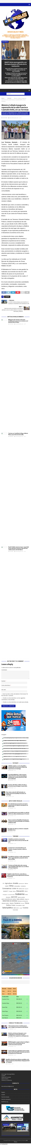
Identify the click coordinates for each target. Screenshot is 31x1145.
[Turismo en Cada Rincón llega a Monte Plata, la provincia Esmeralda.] (4, 488)
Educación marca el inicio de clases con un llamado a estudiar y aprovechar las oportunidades (16, 70)
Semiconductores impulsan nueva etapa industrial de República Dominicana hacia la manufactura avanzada (18, 1052)
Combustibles (17, 886)
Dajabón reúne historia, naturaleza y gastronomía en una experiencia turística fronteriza (18, 875)
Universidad (15, 910)
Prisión (13, 905)
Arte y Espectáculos (15, 801)
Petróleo (22, 903)
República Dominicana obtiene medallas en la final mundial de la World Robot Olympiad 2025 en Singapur (18, 1061)
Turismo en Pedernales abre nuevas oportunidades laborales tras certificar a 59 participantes (18, 867)
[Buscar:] (15, 93)
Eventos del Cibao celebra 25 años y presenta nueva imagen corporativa (17, 785)
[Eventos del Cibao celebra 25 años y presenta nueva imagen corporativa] (4, 786)
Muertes (12, 903)
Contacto (3, 1075)
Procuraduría (19, 905)
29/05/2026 (11, 787)
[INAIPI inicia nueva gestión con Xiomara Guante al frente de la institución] (15, 59)
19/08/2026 (11, 843)
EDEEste (14, 891)
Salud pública (7, 907)
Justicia (14, 899)
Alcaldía (15, 883)
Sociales (15, 763)
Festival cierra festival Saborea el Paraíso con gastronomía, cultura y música (17, 849)
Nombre (3, 681)
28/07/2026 (11, 770)
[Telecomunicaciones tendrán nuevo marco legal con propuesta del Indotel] (4, 1027)
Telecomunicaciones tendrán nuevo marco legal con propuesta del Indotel (18, 1026)
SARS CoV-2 (16, 908)
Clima (11, 886)
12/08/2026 (11, 808)
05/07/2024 (11, 324)
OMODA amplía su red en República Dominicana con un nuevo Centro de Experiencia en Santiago (17, 767)
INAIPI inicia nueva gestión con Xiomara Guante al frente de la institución (15, 64)
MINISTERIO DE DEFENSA (10, 901)
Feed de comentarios (6, 1099)
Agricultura (8, 883)
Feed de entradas (5, 1097)
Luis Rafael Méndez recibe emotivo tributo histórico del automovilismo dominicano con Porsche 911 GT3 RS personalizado (17, 776)
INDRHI (26, 894)
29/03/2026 (11, 1046)
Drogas (10, 891)
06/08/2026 (10, 878)
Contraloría (23, 886)
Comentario (4, 670)
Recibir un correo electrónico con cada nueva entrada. (15, 702)
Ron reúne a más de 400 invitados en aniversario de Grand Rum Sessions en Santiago (16, 793)
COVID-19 (15, 888)
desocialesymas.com (13, 117)
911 (3, 883)
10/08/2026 (11, 860)
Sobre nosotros (4, 1078)
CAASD (6, 886)
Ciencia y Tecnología (15, 1023)
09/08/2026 (11, 869)
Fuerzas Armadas (11, 894)
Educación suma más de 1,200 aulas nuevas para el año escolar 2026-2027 (16, 78)
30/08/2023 (11, 436)
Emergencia (5, 894)
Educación (20, 891)
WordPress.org (4, 1101)
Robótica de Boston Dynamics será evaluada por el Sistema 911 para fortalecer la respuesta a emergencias (18, 1035)
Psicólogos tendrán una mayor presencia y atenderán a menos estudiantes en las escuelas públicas (16, 74)
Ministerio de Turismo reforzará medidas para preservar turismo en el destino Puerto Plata (18, 321)
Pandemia (17, 903)
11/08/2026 (11, 852)
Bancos (26, 883)
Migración (27, 899)
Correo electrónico (5, 685)
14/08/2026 (11, 1028)
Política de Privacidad (6, 1077)
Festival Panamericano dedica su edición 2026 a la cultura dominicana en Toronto (18, 813)
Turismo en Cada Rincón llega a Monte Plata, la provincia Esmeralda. (18, 434)
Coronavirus (6, 888)
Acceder (3, 1094)
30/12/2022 (11, 551)
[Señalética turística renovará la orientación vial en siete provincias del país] (4, 840)
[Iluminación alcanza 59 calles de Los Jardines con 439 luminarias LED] (24, 1129)
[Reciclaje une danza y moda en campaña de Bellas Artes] (4, 830)
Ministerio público (5, 903)
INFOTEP (14, 897)
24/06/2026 (11, 831)
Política (8, 905)
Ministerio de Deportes (23, 901)
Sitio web (3, 689)
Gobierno (20, 894)
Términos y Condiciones (6, 1080)
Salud (23, 905)
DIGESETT (5, 891)
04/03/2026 (11, 1055)
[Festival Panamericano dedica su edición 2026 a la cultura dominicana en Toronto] (4, 813)
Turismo (7, 296)
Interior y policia (21, 897)
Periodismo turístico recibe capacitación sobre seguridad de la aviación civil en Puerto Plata (18, 858)
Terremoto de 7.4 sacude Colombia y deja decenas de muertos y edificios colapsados (16, 81)
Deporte (26, 888)
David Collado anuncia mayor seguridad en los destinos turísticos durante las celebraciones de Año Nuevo (18, 548)
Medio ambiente (20, 899)
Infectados (8, 897)
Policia (27, 903)
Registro (3, 1092)
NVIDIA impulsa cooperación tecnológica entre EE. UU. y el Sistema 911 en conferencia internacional (18, 1043)
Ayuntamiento (21, 883)
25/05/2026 (9, 796)
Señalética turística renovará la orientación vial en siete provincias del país (18, 840)
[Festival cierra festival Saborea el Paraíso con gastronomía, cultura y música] (4, 849)
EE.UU (26, 891)
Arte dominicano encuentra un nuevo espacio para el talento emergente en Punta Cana (18, 805)
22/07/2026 (11, 824)
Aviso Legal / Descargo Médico (8, 1074)
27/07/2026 (11, 815)
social (21, 908)
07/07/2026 (11, 780)
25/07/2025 (5, 117)
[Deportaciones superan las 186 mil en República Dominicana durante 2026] (9, 1127)
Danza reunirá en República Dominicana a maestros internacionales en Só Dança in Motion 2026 (18, 821)
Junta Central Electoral (7, 899)
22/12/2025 (9, 1063)
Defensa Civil (21, 888)
